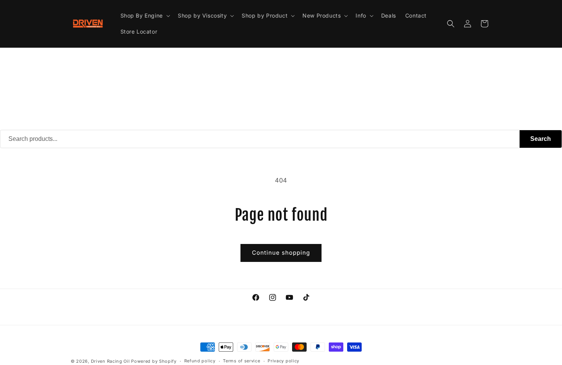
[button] (144, 16)
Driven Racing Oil (111, 361)
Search (540, 139)
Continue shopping (281, 252)
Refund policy (200, 360)
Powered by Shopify (154, 361)
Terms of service (241, 360)
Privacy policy (283, 360)
